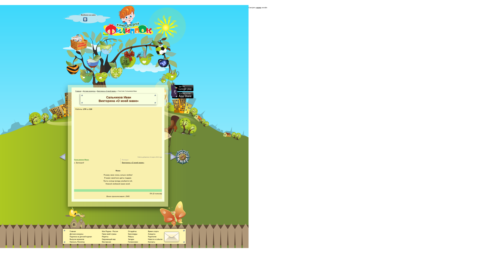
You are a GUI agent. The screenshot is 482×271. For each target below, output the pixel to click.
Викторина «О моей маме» (106, 91)
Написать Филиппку (77, 242)
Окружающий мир (108, 239)
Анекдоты (151, 234)
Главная (78, 91)
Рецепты (105, 237)
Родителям (152, 237)
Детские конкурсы (89, 91)
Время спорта (153, 231)
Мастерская (106, 242)
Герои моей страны (109, 234)
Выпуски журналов (77, 239)
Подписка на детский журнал (81, 237)
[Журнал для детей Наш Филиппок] (128, 20)
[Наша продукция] (79, 42)
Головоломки (133, 242)
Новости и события (155, 239)
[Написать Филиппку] (168, 135)
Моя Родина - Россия (110, 231)
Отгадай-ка (132, 231)
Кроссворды (132, 234)
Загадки (131, 239)
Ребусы (131, 237)
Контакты (151, 242)
